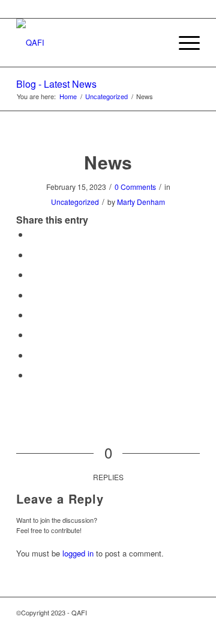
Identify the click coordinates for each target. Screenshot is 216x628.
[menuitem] (155, 43)
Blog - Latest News (56, 84)
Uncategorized (75, 202)
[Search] (155, 43)
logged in (78, 553)
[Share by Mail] (33, 374)
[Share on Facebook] (33, 234)
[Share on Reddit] (33, 355)
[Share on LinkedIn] (33, 294)
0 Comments (135, 186)
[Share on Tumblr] (33, 314)
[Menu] (183, 43)
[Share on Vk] (33, 334)
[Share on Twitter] (33, 254)
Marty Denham (141, 202)
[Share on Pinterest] (33, 274)
